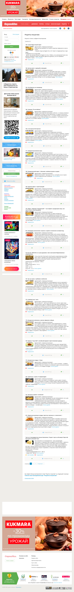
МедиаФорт (9, 579)
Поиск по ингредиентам (11, 176)
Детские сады (7, 207)
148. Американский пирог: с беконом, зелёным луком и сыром (42, 171)
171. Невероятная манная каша (34, 150)
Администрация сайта (36, 560)
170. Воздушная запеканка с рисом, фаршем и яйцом (40, 320)
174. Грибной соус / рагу (32, 299)
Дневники (35, 24)
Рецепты (64, 24)
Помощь (6, 190)
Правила (6, 189)
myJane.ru (44, 579)
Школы (6, 209)
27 (63, 181)
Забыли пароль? (7, 43)
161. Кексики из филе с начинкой (34, 394)
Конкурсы (4, 19)
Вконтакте (10, 52)
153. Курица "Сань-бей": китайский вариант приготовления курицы (44, 341)
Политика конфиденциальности (38, 567)
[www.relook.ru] (66, 578)
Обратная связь (35, 565)
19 (63, 203)
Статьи (47, 24)
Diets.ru (33, 579)
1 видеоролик (30, 59)
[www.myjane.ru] (44, 578)
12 (63, 294)
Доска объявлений (9, 203)
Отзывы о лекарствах (54, 19)
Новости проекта (8, 188)
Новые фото (7, 195)
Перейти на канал (10, 137)
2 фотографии (30, 455)
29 (63, 166)
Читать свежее (24, 24)
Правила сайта (34, 558)
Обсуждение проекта (9, 186)
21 (63, 123)
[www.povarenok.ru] (23, 578)
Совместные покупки (66, 19)
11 (63, 145)
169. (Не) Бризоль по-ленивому (34, 87)
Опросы (6, 199)
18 (63, 458)
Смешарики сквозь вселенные (9, 261)
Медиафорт (18, 587)
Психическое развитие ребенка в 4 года (9, 158)
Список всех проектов (58, 582)
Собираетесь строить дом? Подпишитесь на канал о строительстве (11, 85)
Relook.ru (66, 579)
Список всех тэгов (29, 478)
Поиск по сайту (11, 181)
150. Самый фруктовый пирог (33, 44)
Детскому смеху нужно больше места (11, 94)
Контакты (21, 558)
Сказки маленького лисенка (9, 233)
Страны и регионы (9, 200)
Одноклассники (13, 52)
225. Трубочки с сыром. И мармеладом (36, 376)
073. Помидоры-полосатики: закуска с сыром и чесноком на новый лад (45, 230)
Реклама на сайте (23, 556)
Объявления (11, 19)
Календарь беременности (35, 19)
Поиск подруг (18, 19)
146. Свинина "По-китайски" (33, 109)
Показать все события (11, 268)
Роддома (6, 206)
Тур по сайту (7, 185)
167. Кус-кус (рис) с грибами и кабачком (36, 279)
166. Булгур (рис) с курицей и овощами (36, 68)
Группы (41, 24)
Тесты (5, 197)
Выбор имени (45, 19)
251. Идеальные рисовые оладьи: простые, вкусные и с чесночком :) (44, 415)
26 (63, 389)
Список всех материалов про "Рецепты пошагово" (41, 475)
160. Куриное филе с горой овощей (35, 186)
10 (63, 82)
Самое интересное (9, 196)
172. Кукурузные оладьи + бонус (34, 360)
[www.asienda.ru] (55, 578)
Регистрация (16, 34)
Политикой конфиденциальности (10, 61)
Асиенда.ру (54, 579)
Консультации (55, 24)
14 (63, 335)
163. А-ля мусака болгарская (33, 128)
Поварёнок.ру (23, 579)
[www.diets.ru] (33, 578)
